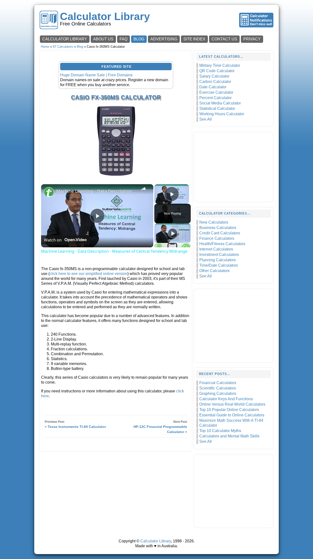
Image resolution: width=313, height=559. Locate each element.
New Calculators (213, 222)
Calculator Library (105, 16)
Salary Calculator (214, 76)
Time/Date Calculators (218, 265)
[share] (143, 188)
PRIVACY (252, 39)
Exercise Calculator (216, 92)
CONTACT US (224, 39)
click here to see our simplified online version (88, 274)
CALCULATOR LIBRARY (64, 39)
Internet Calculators (216, 249)
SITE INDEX (194, 39)
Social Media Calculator (220, 103)
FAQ (123, 39)
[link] (49, 192)
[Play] (173, 233)
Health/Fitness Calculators (222, 244)
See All (205, 119)
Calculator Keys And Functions (226, 399)
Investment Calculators (219, 254)
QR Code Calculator (217, 71)
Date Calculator (212, 87)
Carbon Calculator (215, 82)
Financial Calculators (217, 383)
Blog (80, 46)
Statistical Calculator (217, 108)
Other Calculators (214, 271)
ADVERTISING (163, 39)
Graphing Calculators (217, 393)
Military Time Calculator (219, 65)
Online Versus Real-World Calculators (232, 404)
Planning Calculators (217, 260)
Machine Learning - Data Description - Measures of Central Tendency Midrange (96, 191)
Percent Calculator (215, 98)
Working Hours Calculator (221, 114)
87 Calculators (63, 46)
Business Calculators (217, 228)
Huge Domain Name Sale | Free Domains (96, 75)
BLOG (139, 39)
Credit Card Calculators (219, 233)
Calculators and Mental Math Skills (229, 436)
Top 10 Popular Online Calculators (229, 410)
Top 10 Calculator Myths (220, 431)
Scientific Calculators (217, 388)
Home (45, 46)
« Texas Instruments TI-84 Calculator (75, 427)
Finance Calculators (216, 238)
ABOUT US (103, 39)
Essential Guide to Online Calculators (231, 415)
